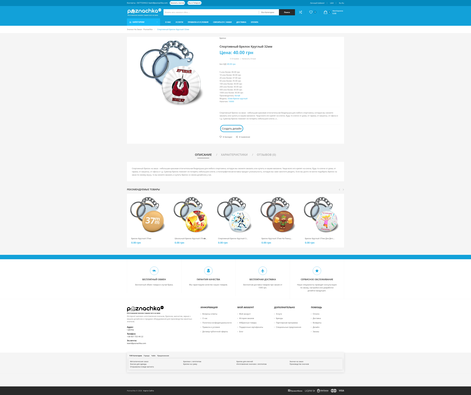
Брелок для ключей (244, 361)
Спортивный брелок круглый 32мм (173, 29)
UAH (332, 3)
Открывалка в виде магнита (142, 367)
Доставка (317, 318)
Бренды (279, 318)
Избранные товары (248, 322)
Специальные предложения (288, 327)
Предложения (163, 356)
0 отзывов (234, 58)
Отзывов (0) (266, 155)
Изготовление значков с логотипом (251, 364)
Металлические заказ (139, 361)
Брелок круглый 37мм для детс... (320, 238)
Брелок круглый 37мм (141, 238)
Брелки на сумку (190, 364)
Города (147, 356)
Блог (241, 331)
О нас (204, 318)
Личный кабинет (317, 3)
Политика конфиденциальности (217, 322)
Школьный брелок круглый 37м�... (191, 238)
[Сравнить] (302, 12)
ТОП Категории (135, 356)
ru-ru (341, 3)
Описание (203, 155)
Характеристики (234, 155)
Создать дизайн (232, 128)
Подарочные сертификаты (251, 327)
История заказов (246, 318)
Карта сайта (148, 390)
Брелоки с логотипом (192, 361)
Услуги (279, 314)
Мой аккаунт (245, 314)
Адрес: (130, 327)
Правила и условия (211, 327)
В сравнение (244, 137)
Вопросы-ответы (209, 314)
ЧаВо (153, 356)
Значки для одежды (138, 364)
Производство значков (299, 364)
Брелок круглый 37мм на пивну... (277, 238)
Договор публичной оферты (215, 331)
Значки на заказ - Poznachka (139, 29)
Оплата (316, 314)
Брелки (223, 38)
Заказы (316, 331)
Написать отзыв (249, 58)
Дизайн (316, 327)
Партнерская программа (287, 322)
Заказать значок (177, 3)
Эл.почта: (132, 340)
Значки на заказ (296, 361)
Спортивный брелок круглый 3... (233, 238)
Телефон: (131, 333)
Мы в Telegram (194, 3)
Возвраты (317, 322)
